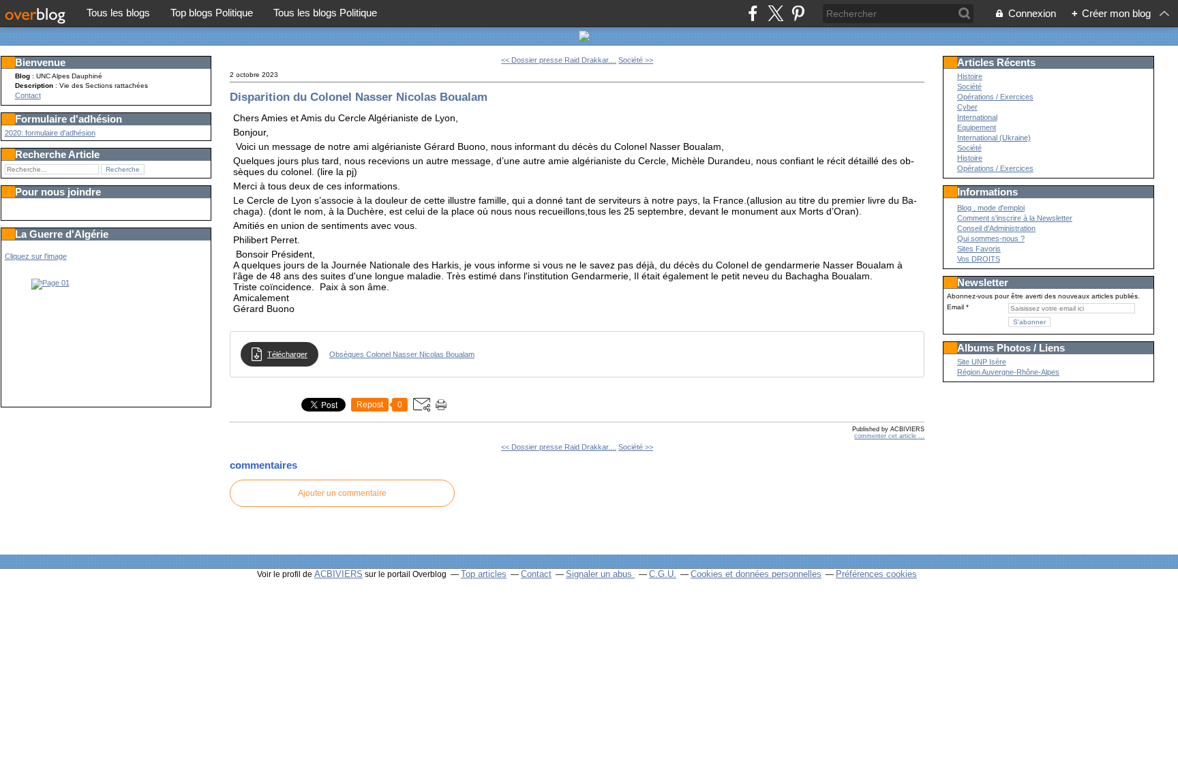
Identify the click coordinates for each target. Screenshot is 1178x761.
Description (35, 85)
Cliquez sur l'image (36, 256)
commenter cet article (886, 436)
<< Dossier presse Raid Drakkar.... (558, 60)
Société (969, 86)
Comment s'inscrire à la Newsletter (1014, 218)
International (977, 117)
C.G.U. (662, 574)
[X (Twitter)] (775, 13)
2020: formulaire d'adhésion (50, 133)
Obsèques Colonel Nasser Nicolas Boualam (401, 354)
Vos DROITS (978, 259)
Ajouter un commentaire (342, 493)
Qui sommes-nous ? (991, 238)
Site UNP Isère (981, 362)
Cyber (967, 107)
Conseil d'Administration (996, 228)
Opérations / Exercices (995, 97)
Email (955, 307)
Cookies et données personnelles (756, 574)
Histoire (969, 76)
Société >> (635, 60)
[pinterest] (797, 13)
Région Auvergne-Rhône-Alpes (1008, 372)
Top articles (484, 574)
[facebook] (752, 13)
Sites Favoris (979, 249)
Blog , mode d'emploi (991, 208)
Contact (28, 95)
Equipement (976, 127)
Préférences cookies (876, 574)
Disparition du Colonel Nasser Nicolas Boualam (358, 97)
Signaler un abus (600, 574)
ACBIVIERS (338, 574)
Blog (22, 76)
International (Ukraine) (994, 138)
